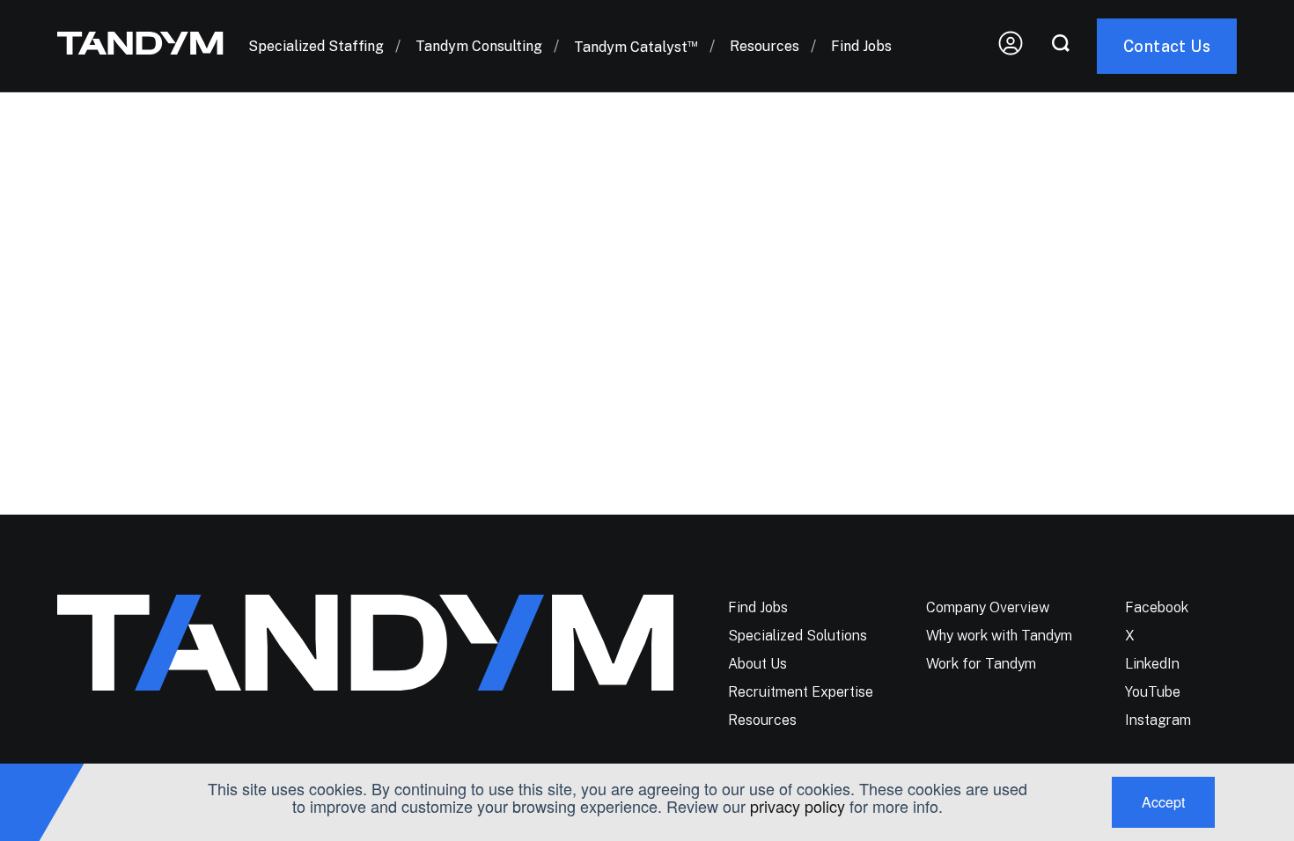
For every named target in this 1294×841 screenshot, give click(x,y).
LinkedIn (1152, 663)
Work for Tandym (981, 663)
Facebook (1156, 607)
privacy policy (797, 805)
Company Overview (987, 607)
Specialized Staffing (316, 46)
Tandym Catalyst (636, 47)
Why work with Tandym (999, 635)
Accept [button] (1163, 802)
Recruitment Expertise (800, 692)
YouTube (1152, 692)
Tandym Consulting (478, 46)
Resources (764, 46)
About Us (757, 663)
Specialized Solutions (797, 635)
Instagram (1158, 720)
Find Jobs (861, 46)
